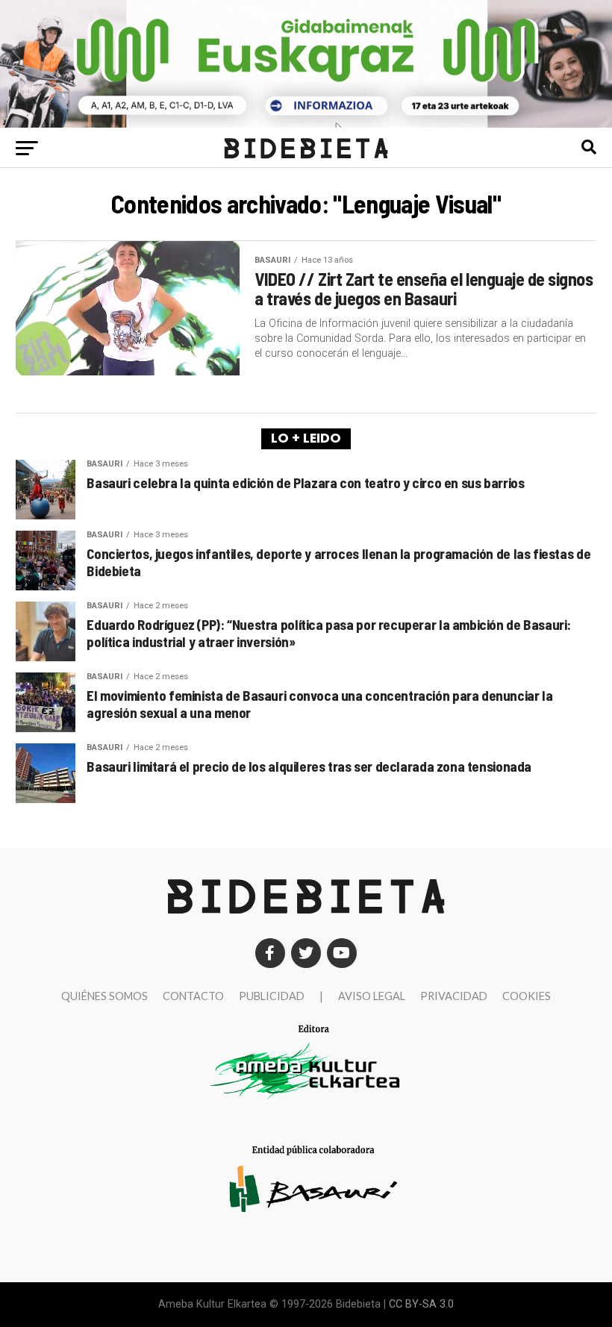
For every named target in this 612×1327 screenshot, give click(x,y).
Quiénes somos (104, 996)
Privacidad (453, 996)
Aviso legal (371, 996)
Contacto (193, 996)
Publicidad (272, 996)
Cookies (526, 996)
